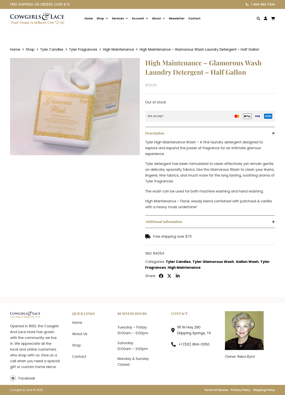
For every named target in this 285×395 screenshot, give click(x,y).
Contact (194, 18)
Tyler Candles (51, 49)
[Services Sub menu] (126, 18)
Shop (100, 18)
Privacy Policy (240, 390)
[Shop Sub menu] (106, 18)
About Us (79, 333)
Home (89, 18)
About (156, 18)
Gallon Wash (247, 261)
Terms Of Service (216, 390)
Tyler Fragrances (83, 49)
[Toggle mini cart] (273, 18)
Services (118, 18)
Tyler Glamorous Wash (213, 261)
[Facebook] (161, 276)
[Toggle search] (255, 18)
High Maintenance (118, 49)
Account (138, 18)
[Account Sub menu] (147, 18)
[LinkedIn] (177, 276)
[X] (169, 276)
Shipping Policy (264, 390)
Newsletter (177, 18)
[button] (134, 63)
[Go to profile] (265, 18)
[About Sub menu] (163, 18)
